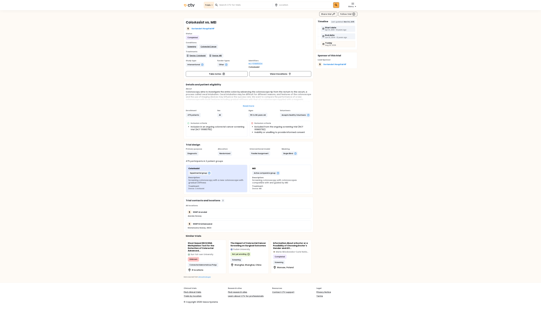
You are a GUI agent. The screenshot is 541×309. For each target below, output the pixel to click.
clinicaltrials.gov (204, 277)
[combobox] (245, 5)
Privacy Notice (323, 292)
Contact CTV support (283, 292)
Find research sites (237, 292)
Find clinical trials (192, 292)
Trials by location (192, 296)
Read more (248, 106)
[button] (192, 46)
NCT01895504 (255, 63)
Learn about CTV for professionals (246, 296)
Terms (319, 296)
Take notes (215, 74)
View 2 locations (278, 74)
